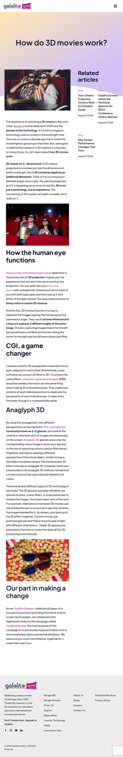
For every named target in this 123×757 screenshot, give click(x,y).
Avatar (18, 126)
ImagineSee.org (16, 625)
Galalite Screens (24, 608)
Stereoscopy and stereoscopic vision (28, 272)
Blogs (80, 90)
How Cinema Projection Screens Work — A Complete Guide (88, 102)
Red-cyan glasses (54, 426)
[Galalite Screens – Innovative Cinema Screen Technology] (17, 3)
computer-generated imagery (40, 379)
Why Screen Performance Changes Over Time (86, 145)
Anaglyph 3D (31, 439)
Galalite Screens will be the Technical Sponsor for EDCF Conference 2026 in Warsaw (108, 106)
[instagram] (11, 730)
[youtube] (16, 730)
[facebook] (5, 730)
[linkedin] (21, 730)
